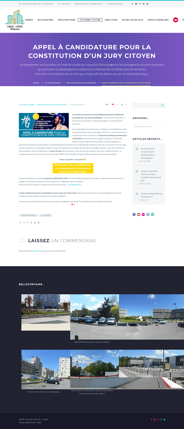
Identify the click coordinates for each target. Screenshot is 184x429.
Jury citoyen (46, 215)
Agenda (29, 20)
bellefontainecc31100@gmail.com (90, 4)
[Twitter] (24, 223)
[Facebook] (132, 4)
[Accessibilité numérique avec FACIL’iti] (175, 19)
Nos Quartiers (45, 20)
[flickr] (143, 215)
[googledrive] (152, 215)
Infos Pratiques (66, 20)
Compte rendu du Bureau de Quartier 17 (151, 195)
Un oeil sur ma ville (132, 20)
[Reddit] (39, 223)
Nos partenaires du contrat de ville (51, 104)
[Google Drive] (147, 4)
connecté (36, 251)
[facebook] (134, 215)
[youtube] (138, 215)
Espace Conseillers (158, 20)
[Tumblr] (31, 223)
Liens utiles (111, 20)
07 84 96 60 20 (65, 4)
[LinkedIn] (35, 223)
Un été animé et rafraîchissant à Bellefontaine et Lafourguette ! (148, 153)
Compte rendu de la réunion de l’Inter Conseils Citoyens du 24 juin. (151, 176)
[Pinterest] (28, 223)
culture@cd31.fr (74, 184)
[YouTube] (136, 4)
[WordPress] (143, 4)
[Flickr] (140, 4)
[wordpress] (147, 215)
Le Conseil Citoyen (90, 20)
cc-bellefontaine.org (114, 4)
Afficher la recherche (162, 105)
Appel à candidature (29, 215)
